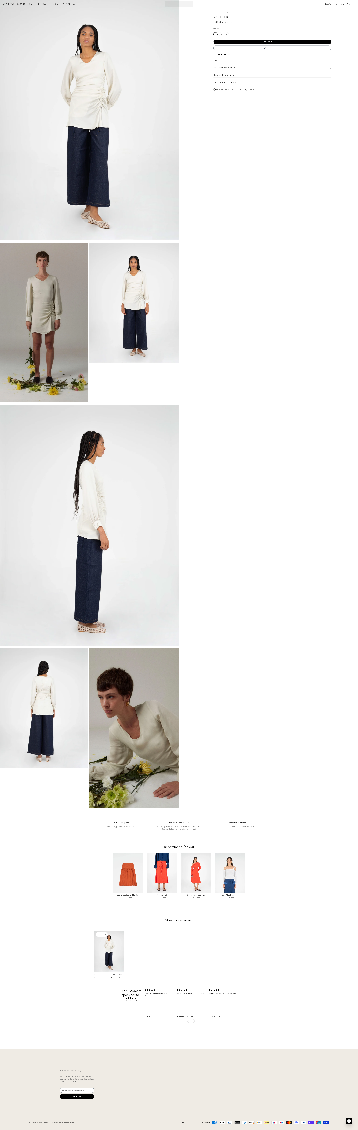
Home (215, 13)
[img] (131, 998)
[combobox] (189, 1122)
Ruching (221, 13)
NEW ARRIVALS (8, 4)
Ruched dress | (99, 976)
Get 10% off (77, 1096)
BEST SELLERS (44, 4)
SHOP (31, 4)
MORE (55, 4)
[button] (189, 1021)
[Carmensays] (179, 4)
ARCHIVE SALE (69, 4)
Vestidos (227, 13)
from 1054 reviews (130, 1000)
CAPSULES (21, 4)
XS (215, 34)
